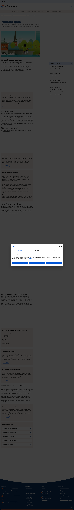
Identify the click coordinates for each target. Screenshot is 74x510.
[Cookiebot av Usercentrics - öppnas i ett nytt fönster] (57, 246)
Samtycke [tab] (20, 250)
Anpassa (36, 262)
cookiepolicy (29, 258)
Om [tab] (54, 250)
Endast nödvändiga (20, 262)
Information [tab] (37, 250)
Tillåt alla (53, 262)
